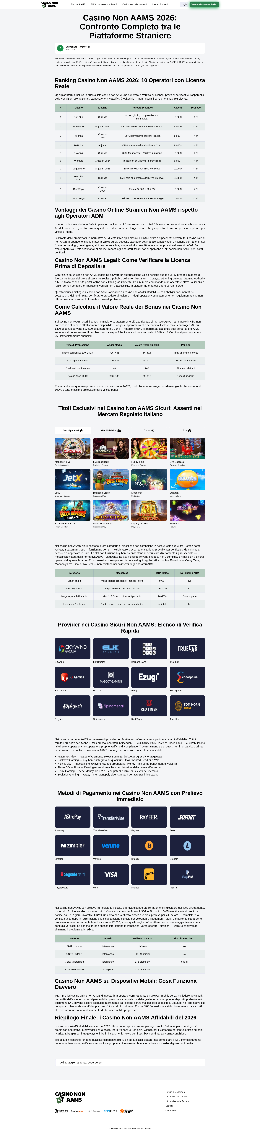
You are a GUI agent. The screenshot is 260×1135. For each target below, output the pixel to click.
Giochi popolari (71, 430)
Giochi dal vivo (108, 430)
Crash (147, 430)
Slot (185, 430)
